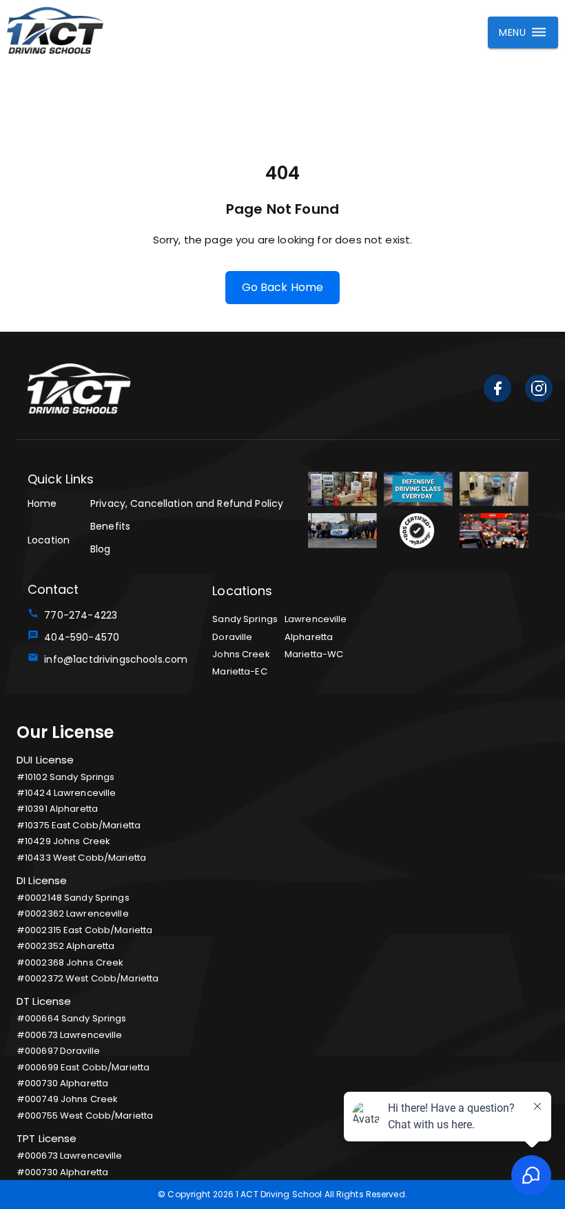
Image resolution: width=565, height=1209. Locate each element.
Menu (512, 32)
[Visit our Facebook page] (497, 390)
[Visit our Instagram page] (538, 390)
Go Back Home (283, 287)
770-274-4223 (78, 615)
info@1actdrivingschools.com (113, 659)
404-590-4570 (79, 637)
